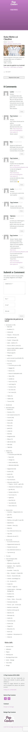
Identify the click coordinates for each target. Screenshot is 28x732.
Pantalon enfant (12, 492)
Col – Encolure (10, 581)
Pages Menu (14, 9)
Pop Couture (14, 116)
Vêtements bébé (12, 465)
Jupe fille (11, 489)
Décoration (8, 407)
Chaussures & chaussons (15, 487)
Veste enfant (12, 505)
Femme (8, 510)
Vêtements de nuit (11, 536)
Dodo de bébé (12, 462)
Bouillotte (9, 329)
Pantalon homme (11, 547)
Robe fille (9, 43)
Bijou (8, 326)
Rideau (9, 439)
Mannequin (10, 615)
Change (10, 460)
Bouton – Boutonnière (12, 576)
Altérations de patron (12, 563)
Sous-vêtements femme (13, 531)
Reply (21, 111)
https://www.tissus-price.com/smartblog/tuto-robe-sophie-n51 (16, 130)
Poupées (9, 477)
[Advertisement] (14, 22)
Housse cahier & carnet (13, 345)
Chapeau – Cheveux (12, 334)
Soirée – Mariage (10, 660)
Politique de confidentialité (10, 689)
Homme (8, 540)
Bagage (10, 368)
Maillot (9, 517)
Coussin (9, 417)
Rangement (10, 436)
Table (8, 447)
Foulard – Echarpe (11, 340)
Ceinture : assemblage (12, 578)
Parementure (10, 621)
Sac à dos (11, 389)
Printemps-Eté (9, 654)
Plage (8, 355)
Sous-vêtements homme (13, 549)
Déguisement (10, 469)
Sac (8, 363)
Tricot (7, 556)
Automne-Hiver (9, 646)
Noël (8, 433)
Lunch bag (11, 384)
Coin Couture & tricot (12, 415)
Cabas (10, 376)
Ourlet (8, 618)
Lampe (9, 431)
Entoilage (9, 596)
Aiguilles (9, 560)
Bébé (8, 452)
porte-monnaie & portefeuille (14, 358)
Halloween (8, 649)
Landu (12, 92)
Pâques (8, 652)
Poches (9, 623)
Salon (8, 444)
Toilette (9, 398)
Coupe (8, 584)
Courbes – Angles (11, 586)
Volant (8, 637)
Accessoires (9, 325)
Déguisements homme (12, 544)
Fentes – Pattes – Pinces (13, 599)
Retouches (9, 629)
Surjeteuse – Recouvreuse (13, 634)
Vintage (8, 665)
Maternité (9, 522)
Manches (9, 612)
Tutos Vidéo (9, 662)
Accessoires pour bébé (14, 454)
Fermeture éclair (11, 602)
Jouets (8, 474)
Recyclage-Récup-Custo (11, 657)
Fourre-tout (11, 381)
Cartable (11, 379)
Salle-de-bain (10, 442)
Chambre (9, 412)
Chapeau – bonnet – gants (15, 484)
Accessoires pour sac (14, 365)
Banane (10, 370)
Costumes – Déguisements (13, 512)
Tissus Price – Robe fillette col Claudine (13, 67)
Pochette (11, 387)
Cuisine (9, 420)
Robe (8, 528)
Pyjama (10, 497)
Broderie (8, 405)
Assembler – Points (12, 570)
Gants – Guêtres (11, 343)
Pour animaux (10, 361)
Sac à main (11, 392)
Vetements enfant (16, 43)
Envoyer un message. (9, 706)
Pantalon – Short (11, 525)
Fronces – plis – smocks (13, 604)
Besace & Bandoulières (14, 373)
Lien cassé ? (8, 71)
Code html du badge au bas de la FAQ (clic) (14, 727)
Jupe (8, 514)
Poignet (9, 626)
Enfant (5, 43)
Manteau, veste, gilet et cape (14, 520)
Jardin (8, 428)
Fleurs (8, 425)
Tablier (9, 396)
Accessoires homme (12, 541)
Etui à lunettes (10, 337)
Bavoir (10, 457)
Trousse (9, 401)
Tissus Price (10, 42)
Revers (9, 631)
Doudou (9, 471)
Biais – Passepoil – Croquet (13, 573)
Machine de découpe (12, 610)
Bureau (9, 409)
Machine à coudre (11, 607)
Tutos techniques (10, 558)
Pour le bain (11, 495)
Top (8, 533)
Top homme (10, 552)
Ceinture (9, 332)
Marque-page (10, 352)
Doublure (9, 594)
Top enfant (11, 503)
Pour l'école (10, 479)
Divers (8, 423)
